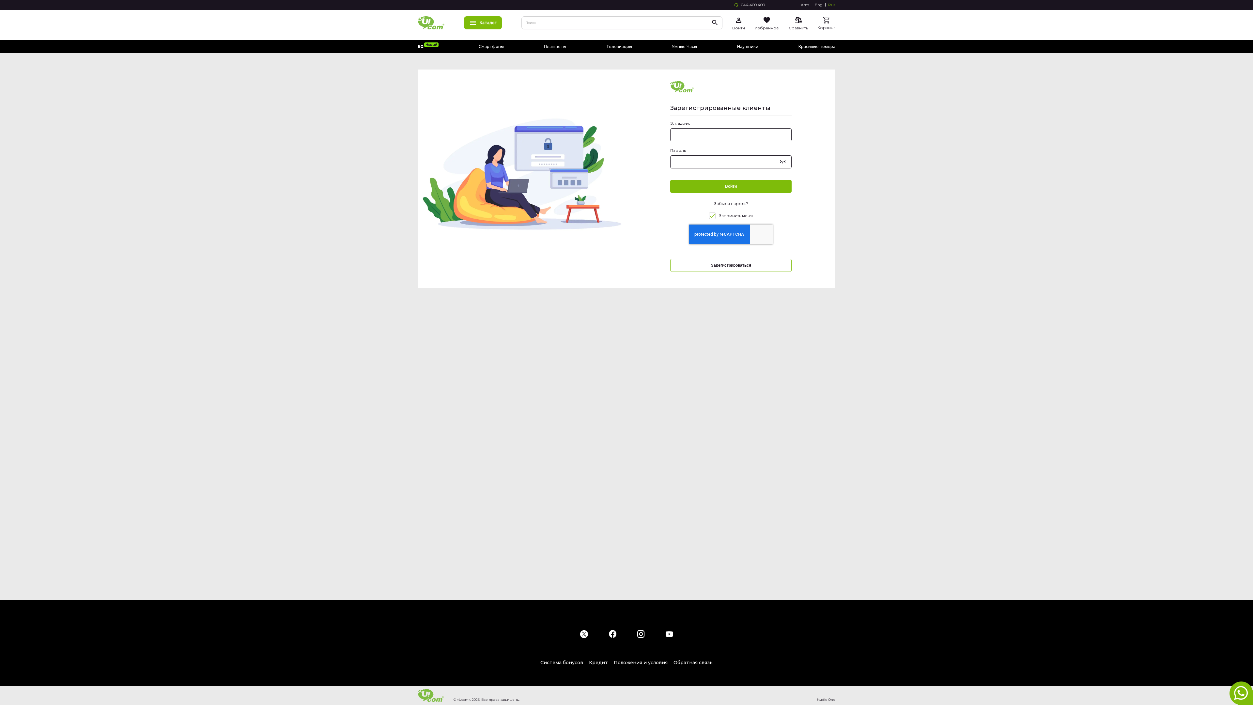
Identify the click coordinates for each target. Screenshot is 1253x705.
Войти (738, 27)
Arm (805, 5)
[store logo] (431, 22)
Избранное (767, 27)
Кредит (598, 663)
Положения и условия (641, 663)
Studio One (825, 699)
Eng (819, 5)
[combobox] (621, 22)
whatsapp (1241, 693)
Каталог (488, 22)
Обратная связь (693, 663)
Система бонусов (561, 663)
